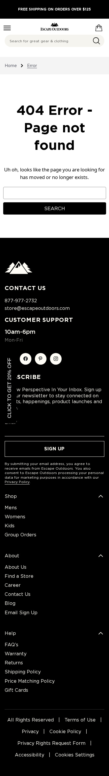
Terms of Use (80, 720)
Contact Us (18, 594)
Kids (10, 526)
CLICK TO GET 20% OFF (9, 388)
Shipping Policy (23, 672)
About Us (15, 567)
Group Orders (20, 535)
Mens (11, 507)
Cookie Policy (65, 731)
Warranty (15, 653)
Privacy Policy (17, 482)
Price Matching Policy (30, 681)
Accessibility (29, 755)
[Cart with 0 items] (99, 27)
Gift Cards (16, 690)
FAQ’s (11, 644)
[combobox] (54, 41)
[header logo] (54, 27)
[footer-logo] (19, 272)
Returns (14, 663)
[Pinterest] (41, 359)
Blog (10, 603)
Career (13, 585)
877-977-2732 (21, 300)
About (12, 556)
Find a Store (19, 576)
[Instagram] (56, 359)
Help (10, 633)
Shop (11, 496)
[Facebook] (25, 359)
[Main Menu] (7, 28)
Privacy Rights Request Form (51, 743)
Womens (15, 516)
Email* (11, 422)
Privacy (30, 731)
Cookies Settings (74, 755)
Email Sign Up (21, 612)
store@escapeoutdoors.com (37, 308)
